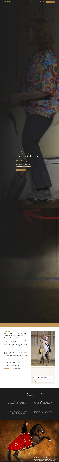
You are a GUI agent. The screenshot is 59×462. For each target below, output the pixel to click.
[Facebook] (43, 2)
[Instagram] (40, 2)
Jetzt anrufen (21, 169)
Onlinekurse (25, 1)
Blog (29, 1)
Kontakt (37, 1)
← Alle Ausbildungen (19, 151)
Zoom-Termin (31, 169)
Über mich (33, 1)
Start (15, 1)
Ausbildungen (20, 1)
